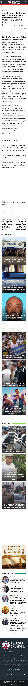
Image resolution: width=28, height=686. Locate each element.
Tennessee (4, 204)
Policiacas (18, 202)
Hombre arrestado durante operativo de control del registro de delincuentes (14, 261)
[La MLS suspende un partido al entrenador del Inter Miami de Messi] (14, 373)
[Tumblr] (20, 674)
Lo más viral (13, 502)
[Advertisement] (14, 186)
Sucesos (23, 202)
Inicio (3, 8)
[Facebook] (3, 674)
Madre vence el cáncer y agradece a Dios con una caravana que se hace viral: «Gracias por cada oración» (14, 505)
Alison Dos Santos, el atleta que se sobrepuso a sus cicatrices (14, 356)
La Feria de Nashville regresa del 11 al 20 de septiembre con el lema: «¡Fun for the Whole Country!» (17, 612)
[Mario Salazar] (3, 25)
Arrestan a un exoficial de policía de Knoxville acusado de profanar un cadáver (14, 289)
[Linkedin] (11, 674)
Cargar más (13, 633)
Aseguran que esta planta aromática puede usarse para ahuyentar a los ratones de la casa (20, 225)
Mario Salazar (9, 25)
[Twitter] (24, 674)
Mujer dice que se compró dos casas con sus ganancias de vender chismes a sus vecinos (7, 225)
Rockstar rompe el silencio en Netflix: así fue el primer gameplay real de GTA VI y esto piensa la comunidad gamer (14, 410)
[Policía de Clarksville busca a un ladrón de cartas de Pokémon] (14, 439)
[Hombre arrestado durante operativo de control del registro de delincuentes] (14, 251)
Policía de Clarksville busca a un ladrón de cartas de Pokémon (14, 450)
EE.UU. (7, 202)
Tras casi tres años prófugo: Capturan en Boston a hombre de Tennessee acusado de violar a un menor (14, 477)
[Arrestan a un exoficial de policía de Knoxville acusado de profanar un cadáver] (14, 279)
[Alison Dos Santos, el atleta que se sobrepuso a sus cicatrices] (14, 345)
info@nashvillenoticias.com (14, 671)
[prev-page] (3, 324)
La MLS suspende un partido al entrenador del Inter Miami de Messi (14, 384)
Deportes (14, 353)
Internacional (14, 406)
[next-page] (5, 324)
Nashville (7, 8)
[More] (22, 32)
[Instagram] (7, 674)
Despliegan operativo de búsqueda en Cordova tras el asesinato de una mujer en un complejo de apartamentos (14, 316)
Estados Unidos (13, 472)
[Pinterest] (16, 674)
